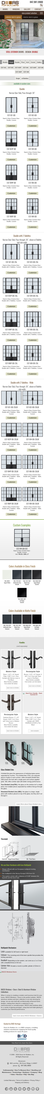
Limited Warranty (9, 1080)
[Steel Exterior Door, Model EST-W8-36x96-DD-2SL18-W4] (33, 353)
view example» (35, 731)
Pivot (22, 62)
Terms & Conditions (22, 1080)
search (41, 5)
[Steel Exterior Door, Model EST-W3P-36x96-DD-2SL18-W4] (11, 286)
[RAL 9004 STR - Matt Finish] (27, 623)
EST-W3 (10, 67)
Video (13, 1074)
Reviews (19, 1074)
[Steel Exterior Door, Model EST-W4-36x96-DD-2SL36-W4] (33, 430)
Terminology (16, 1072)
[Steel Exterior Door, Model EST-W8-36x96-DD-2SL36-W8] (33, 494)
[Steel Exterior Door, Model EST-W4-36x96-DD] (33, 139)
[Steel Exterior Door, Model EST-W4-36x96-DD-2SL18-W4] (33, 286)
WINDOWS (16, 9)
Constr (33, 62)
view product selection (29, 13)
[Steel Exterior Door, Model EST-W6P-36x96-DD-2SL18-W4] (11, 353)
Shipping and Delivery (22, 1082)
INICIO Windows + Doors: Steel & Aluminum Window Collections (18, 990)
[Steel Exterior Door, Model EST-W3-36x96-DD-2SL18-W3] (33, 252)
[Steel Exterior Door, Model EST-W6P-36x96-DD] (11, 206)
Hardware (26, 1072)
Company (34, 1072)
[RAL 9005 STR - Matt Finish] (37, 623)
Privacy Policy (34, 1080)
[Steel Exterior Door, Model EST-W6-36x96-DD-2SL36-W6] (33, 462)
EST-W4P (33, 67)
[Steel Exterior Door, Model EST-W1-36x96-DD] (11, 105)
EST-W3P (18, 67)
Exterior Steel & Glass (13, 17)
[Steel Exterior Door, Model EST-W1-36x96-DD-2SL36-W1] (11, 398)
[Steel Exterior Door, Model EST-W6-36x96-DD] (33, 173)
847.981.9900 (36, 2)
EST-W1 (3, 67)
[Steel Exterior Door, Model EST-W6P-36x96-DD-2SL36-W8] (11, 494)
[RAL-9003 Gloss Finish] (7, 579)
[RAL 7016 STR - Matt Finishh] (7, 623)
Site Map (31, 1074)
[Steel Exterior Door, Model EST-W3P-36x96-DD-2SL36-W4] (11, 430)
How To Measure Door (22, 1070)
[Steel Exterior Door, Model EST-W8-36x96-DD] (33, 206)
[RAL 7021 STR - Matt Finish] (17, 623)
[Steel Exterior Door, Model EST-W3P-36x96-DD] (11, 139)
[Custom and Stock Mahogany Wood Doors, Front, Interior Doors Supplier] (12, 3)
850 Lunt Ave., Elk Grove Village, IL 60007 (23, 1063)
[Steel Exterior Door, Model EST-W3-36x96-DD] (33, 105)
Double (17, 62)
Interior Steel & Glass (30, 17)
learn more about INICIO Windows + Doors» (27, 1016)
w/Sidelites (25, 78)
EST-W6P (19, 72)
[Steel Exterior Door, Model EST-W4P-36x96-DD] (11, 173)
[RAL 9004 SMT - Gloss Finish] (37, 579)
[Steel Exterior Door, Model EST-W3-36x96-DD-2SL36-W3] (33, 398)
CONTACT (38, 9)
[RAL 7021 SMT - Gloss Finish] (27, 579)
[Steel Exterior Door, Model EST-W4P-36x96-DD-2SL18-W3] (11, 319)
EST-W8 (26, 72)
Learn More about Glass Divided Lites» (29, 804)
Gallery (39, 62)
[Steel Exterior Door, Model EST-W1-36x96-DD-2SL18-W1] (11, 252)
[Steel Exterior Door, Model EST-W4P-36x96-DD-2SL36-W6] (11, 462)
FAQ (25, 1074)
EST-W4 (25, 67)
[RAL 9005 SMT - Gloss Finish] (22, 597)
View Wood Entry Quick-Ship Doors (22, 1043)
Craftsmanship (8, 1070)
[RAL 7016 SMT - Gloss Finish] (17, 579)
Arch (27, 62)
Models (5, 62)
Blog (40, 1072)
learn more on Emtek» (13, 688)
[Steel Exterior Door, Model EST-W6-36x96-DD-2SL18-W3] (33, 319)
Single (11, 62)
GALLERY (27, 9)
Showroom (21, 1061)
